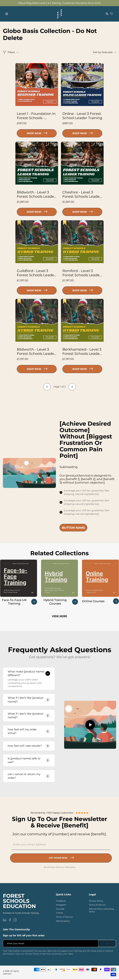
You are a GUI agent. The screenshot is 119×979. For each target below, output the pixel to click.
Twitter (59, 913)
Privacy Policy (96, 901)
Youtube (60, 909)
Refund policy (63, 921)
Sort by (102, 52)
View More (59, 616)
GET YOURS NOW (58, 858)
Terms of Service (64, 917)
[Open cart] (111, 14)
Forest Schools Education (19, 901)
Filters (11, 52)
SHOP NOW (34, 133)
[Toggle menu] (6, 14)
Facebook (61, 901)
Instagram (61, 904)
